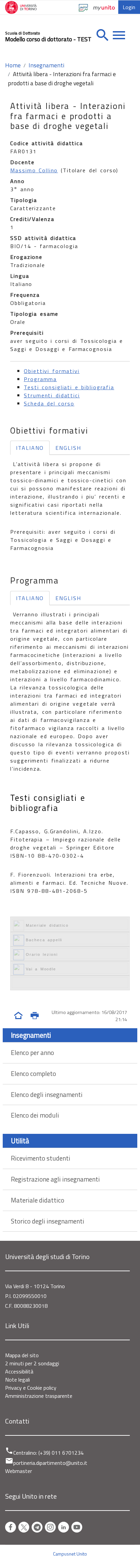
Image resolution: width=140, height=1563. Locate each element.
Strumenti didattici (52, 395)
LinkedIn (63, 1527)
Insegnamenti (46, 65)
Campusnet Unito (70, 1553)
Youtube (76, 1527)
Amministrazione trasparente (38, 1396)
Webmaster (18, 1471)
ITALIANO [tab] (30, 448)
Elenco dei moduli (35, 1115)
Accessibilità (19, 1371)
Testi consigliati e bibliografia (69, 387)
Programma (40, 379)
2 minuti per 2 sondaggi (32, 1363)
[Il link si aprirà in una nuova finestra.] (23, 7)
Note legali (17, 1379)
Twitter (23, 1527)
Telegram (37, 1527)
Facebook (10, 1527)
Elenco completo (33, 1073)
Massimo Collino (34, 170)
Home (13, 65)
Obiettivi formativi (52, 371)
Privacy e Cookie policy (30, 1388)
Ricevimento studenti (40, 1158)
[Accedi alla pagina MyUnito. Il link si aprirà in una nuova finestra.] (104, 7)
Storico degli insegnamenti (47, 1221)
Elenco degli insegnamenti (47, 1094)
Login (129, 7)
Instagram (50, 1527)
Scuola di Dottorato (22, 33)
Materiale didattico (37, 1200)
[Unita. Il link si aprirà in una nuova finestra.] (84, 10)
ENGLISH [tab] (68, 448)
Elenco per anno (32, 1052)
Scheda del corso (49, 403)
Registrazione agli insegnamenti (55, 1179)
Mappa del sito (22, 1355)
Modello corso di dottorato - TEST (48, 39)
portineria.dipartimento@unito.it (50, 1463)
